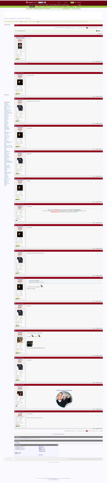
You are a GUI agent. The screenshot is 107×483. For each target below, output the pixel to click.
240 (99, 31)
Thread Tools (99, 33)
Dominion (5, 114)
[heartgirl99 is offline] (20, 82)
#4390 (101, 277)
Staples (5, 170)
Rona (5, 164)
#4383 (101, 98)
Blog (27, 6)
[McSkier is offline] (20, 108)
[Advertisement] (35, 68)
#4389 (101, 250)
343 (94, 27)
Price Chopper (6, 156)
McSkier (20, 100)
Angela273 (20, 206)
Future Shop (6, 122)
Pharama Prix (6, 154)
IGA (5, 131)
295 (91, 27)
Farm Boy (5, 117)
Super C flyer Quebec (7, 172)
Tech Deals (36, 4)
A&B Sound (6, 103)
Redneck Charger (20, 37)
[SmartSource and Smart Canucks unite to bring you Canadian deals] (8, 97)
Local (71, 6)
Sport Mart (6, 169)
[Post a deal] (79, 4)
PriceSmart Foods (7, 157)
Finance (55, 4)
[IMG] (40, 448)
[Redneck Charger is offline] (20, 46)
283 (81, 27)
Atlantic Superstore (7, 106)
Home (30, 4)
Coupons (40, 4)
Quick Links (47, 8)
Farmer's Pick (6, 118)
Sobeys (5, 168)
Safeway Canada (7, 165)
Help (76, 2)
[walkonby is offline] (20, 340)
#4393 (101, 357)
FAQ (27, 8)
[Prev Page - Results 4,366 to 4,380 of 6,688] (75, 27)
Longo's (5, 139)
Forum (32, 6)
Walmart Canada (7, 183)
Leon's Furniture (6, 136)
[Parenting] (77, 4)
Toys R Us (6, 177)
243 (79, 27)
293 (87, 27)
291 (83, 27)
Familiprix (5, 116)
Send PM (94, 61)
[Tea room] (72, 4)
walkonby (20, 332)
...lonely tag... (17, 442)
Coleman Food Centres (8, 112)
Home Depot (6, 127)
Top (57, 6)
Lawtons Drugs (6, 135)
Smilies (40, 447)
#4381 (101, 35)
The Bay (5, 174)
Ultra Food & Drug (7, 178)
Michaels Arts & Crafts (8, 145)
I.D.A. (5, 130)
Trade (78, 6)
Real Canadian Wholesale (8, 162)
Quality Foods (6, 159)
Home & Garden (65, 4)
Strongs (5, 171)
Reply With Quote (100, 61)
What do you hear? (22, 30)
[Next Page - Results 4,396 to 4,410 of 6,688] (99, 27)
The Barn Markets (7, 173)
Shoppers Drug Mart (7, 167)
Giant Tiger (6, 123)
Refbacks (16, 453)
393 (96, 27)
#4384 (101, 125)
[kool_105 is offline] (20, 393)
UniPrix (5, 179)
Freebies (47, 4)
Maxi (5, 143)
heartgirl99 (20, 74)
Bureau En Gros (6, 109)
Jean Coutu (6, 133)
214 (20, 217)
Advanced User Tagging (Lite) (47, 478)
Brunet (5, 108)
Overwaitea (6, 150)
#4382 (101, 72)
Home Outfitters (6, 129)
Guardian (5, 124)
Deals (33, 4)
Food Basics (6, 119)
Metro (5, 144)
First (72, 431)
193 (77, 27)
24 (20, 349)
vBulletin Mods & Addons (55, 478)
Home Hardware (6, 128)
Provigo (5, 158)
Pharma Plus (6, 155)
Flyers (43, 4)
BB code (40, 446)
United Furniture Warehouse (6, 181)
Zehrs (5, 184)
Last (101, 431)
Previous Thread (56, 434)
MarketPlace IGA (7, 142)
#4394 (101, 384)
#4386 (101, 178)
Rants (61, 4)
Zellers (5, 185)
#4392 (101, 330)
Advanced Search (76, 8)
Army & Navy (6, 105)
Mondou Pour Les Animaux (8, 146)
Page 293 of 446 (68, 27)
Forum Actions (41, 8)
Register (79, 2)
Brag (65, 6)
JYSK (5, 134)
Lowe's (5, 140)
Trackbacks (41, 451)
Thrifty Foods (6, 176)
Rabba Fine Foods (7, 160)
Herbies (5, 125)
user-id (20, 413)
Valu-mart (5, 182)
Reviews (58, 4)
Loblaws (5, 137)
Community (35, 8)
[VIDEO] (40, 449)
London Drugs (6, 138)
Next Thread (62, 434)
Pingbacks (17, 452)
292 (85, 27)
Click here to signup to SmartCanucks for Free (21, 63)
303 (92, 27)
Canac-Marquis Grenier (8, 110)
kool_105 (20, 386)
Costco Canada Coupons (8, 113)
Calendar (30, 8)
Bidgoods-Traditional (7, 107)
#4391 (101, 303)
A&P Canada (6, 104)
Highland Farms (6, 126)
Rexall (5, 163)
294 (89, 27)
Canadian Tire (6, 111)
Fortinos (5, 121)
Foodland (5, 120)
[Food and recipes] (75, 4)
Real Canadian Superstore (8, 161)
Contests (51, 4)
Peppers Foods (6, 153)
